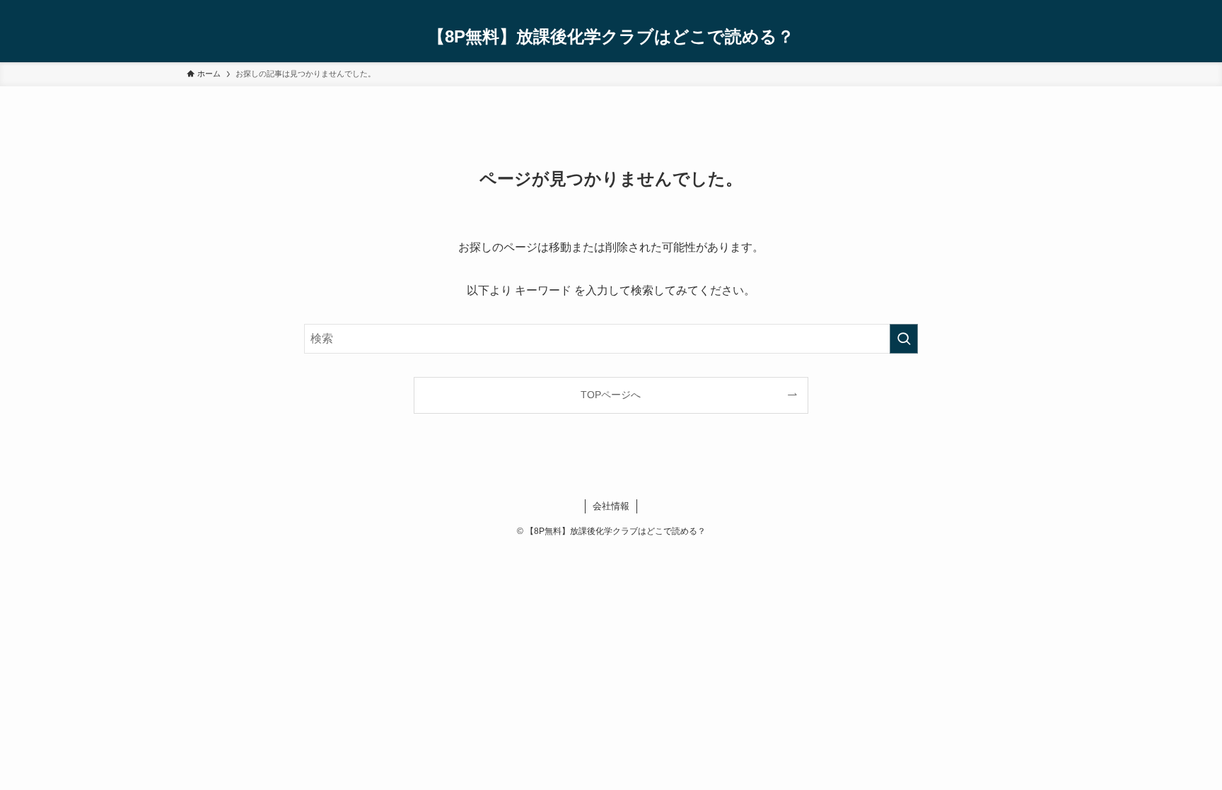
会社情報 (611, 506)
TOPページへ (611, 394)
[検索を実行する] (904, 339)
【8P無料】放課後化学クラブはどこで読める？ (611, 36)
